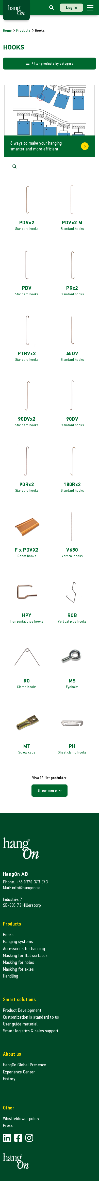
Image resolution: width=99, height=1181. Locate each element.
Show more (48, 790)
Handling (10, 976)
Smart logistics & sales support (31, 1031)
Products (23, 30)
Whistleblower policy (21, 1119)
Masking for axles (18, 969)
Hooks (8, 935)
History (9, 1079)
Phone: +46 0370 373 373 (25, 882)
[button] (49, 64)
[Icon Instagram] (29, 1138)
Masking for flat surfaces (25, 956)
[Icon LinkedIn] (7, 1138)
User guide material (20, 1024)
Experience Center (19, 1072)
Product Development (22, 1010)
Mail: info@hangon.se (22, 888)
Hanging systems (18, 942)
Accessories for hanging (24, 949)
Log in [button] (71, 7)
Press (8, 1125)
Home (7, 30)
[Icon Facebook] (18, 1138)
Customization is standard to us (31, 1017)
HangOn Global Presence (24, 1065)
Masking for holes (18, 962)
